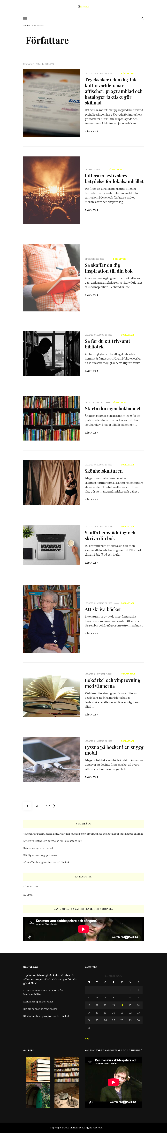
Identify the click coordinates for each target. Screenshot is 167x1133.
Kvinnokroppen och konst (38, 848)
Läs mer (90, 131)
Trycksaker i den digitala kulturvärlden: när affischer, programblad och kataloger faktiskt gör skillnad (114, 91)
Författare (128, 73)
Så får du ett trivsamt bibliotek (107, 344)
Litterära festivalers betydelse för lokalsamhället (114, 178)
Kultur (28, 895)
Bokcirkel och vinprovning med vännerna (112, 683)
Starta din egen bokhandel (112, 408)
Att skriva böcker (103, 609)
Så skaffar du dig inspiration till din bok (109, 268)
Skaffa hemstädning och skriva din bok (110, 535)
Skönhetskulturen (104, 471)
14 (122, 1005)
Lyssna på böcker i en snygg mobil (114, 750)
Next (49, 805)
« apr (88, 1038)
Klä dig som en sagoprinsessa (40, 855)
